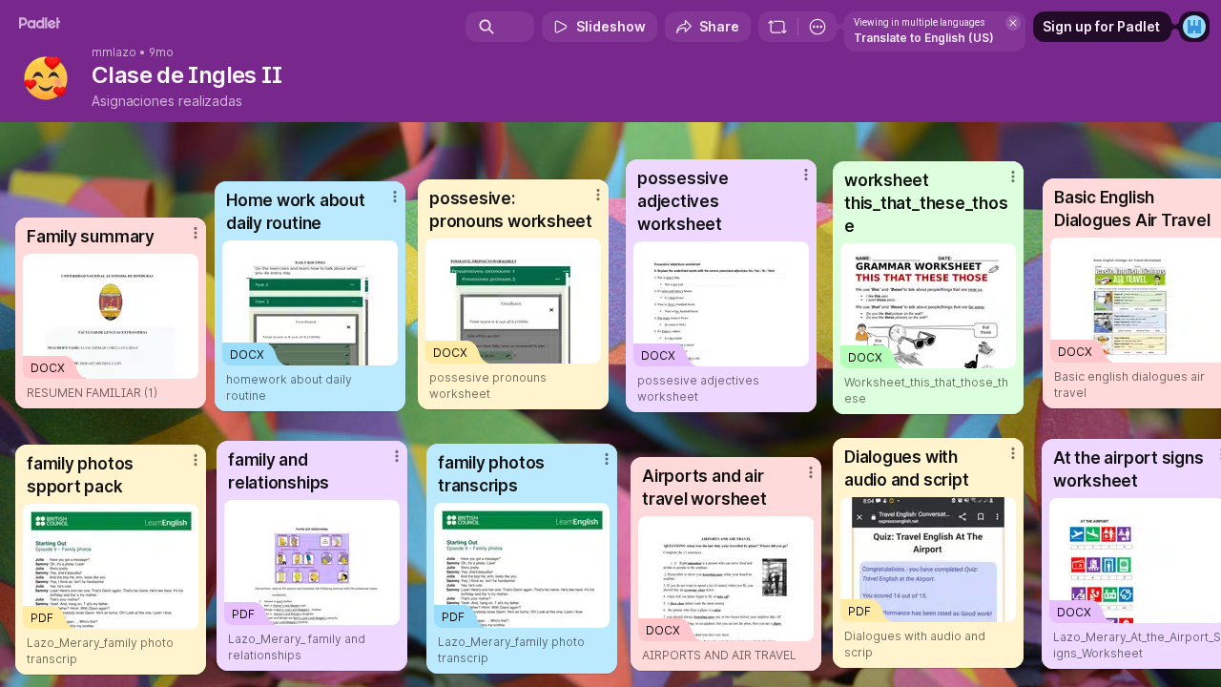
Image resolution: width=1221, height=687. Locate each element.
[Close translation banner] (1013, 23)
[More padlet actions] (817, 26)
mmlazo (114, 52)
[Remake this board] (777, 26)
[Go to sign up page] (1194, 26)
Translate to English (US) (924, 38)
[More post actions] (1013, 453)
